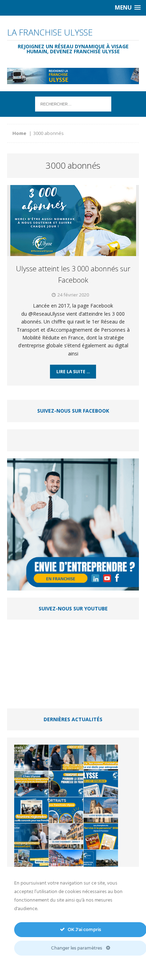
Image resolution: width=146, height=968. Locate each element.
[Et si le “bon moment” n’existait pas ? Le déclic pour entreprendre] (101, 758)
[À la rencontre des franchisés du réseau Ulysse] (66, 810)
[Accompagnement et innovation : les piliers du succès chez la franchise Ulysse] (31, 836)
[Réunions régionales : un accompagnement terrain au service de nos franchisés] (31, 810)
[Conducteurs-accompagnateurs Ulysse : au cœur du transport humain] (31, 784)
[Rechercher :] (73, 103)
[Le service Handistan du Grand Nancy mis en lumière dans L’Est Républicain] (101, 784)
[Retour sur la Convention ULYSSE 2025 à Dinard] (31, 863)
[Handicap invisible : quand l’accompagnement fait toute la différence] (66, 758)
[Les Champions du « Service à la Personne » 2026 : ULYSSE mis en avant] (101, 836)
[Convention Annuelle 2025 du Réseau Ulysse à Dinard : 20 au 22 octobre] (101, 863)
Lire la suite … (73, 372)
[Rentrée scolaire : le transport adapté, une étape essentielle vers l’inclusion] (31, 758)
